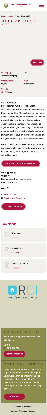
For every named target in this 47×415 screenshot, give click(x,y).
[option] (23, 48)
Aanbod (11, 16)
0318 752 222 (13, 348)
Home (3, 16)
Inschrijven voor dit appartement (20, 163)
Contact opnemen (13, 206)
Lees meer (14, 396)
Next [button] (40, 62)
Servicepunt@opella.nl (14, 198)
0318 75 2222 (9, 194)
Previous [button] (33, 62)
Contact (14, 411)
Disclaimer (23, 411)
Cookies (32, 411)
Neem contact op (14, 353)
